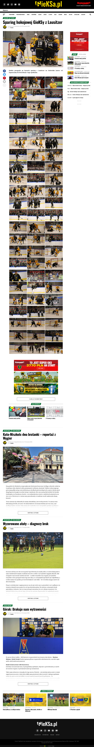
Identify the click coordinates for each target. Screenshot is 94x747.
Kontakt (58, 735)
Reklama (52, 735)
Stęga (53, 746)
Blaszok (83, 14)
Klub (55, 14)
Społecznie (76, 14)
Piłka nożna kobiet (20, 14)
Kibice (65, 14)
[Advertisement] (79, 114)
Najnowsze (5, 10)
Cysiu (50, 746)
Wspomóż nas (45, 735)
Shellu (11, 443)
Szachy (39, 14)
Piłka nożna (11, 14)
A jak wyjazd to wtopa (77, 97)
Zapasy (44, 14)
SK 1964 (70, 14)
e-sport (50, 14)
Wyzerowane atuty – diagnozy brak (81, 85)
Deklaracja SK (37, 735)
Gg (68, 91)
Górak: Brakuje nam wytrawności (78, 91)
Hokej (28, 14)
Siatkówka (34, 14)
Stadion (60, 14)
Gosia (11, 27)
